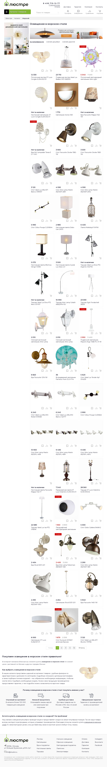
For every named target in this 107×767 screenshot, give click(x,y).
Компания (88, 7)
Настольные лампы (44, 748)
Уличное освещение (64, 739)
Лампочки (60, 748)
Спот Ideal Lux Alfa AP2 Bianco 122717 (64, 416)
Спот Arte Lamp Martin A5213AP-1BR (89, 566)
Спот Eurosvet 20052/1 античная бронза (64, 641)
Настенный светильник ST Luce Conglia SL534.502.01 (41, 116)
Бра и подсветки (43, 745)
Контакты (99, 7)
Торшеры (40, 752)
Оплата (57, 7)
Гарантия (77, 7)
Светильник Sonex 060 (64, 115)
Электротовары (62, 752)
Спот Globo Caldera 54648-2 (91, 527)
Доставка (67, 7)
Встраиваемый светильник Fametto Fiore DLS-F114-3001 (66, 379)
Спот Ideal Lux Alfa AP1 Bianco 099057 (39, 191)
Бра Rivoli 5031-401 (38, 565)
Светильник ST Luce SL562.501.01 (38, 641)
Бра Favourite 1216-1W (39, 377)
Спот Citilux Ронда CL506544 (41, 227)
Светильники (41, 742)
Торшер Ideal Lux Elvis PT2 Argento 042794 (90, 266)
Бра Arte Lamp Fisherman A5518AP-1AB (65, 566)
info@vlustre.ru (11, 752)
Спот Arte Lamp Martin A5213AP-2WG (89, 191)
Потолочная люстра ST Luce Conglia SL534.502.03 (41, 78)
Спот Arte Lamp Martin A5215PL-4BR (64, 453)
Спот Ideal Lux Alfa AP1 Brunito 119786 (89, 641)
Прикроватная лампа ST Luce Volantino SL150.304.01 (66, 491)
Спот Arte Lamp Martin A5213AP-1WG (39, 603)
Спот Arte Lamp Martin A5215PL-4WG (89, 453)
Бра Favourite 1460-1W (89, 602)
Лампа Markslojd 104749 (89, 227)
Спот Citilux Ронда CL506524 (91, 415)
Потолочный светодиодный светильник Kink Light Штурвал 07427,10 (91, 79)
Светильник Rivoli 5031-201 (66, 602)
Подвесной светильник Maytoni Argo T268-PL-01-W (91, 341)
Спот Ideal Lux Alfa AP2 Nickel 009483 (39, 416)
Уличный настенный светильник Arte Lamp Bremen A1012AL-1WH (64, 342)
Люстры (40, 739)
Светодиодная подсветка (66, 745)
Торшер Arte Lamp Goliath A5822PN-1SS (66, 303)
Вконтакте (99, 742)
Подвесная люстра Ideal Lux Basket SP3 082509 (66, 78)
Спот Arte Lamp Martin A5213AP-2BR (64, 191)
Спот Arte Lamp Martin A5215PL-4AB (39, 453)
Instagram (98, 739)
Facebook (98, 745)
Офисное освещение (65, 742)
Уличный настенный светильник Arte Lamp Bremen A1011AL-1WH (39, 342)
